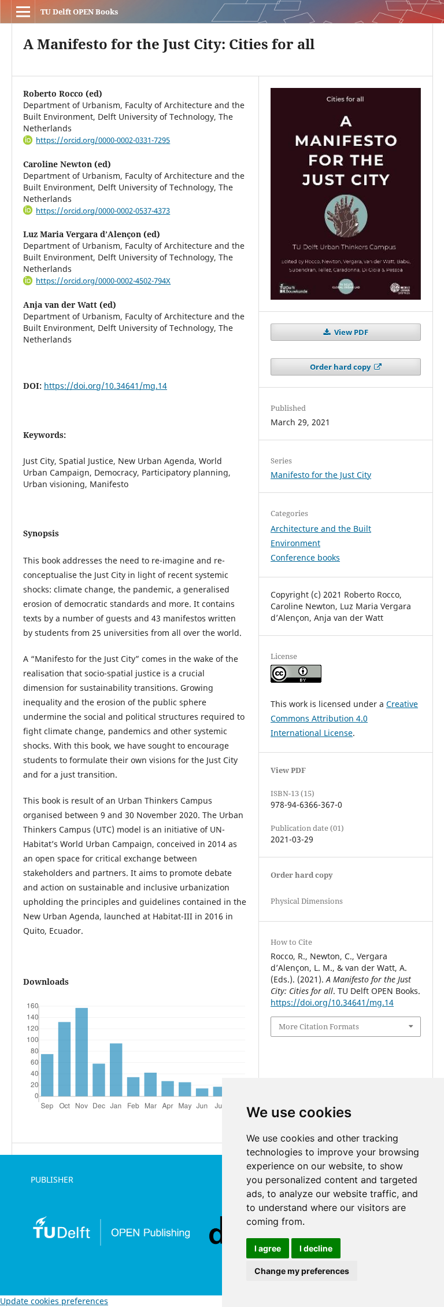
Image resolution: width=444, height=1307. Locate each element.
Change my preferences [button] (301, 1271)
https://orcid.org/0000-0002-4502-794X (103, 280)
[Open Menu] (23, 11)
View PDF (350, 332)
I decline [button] (315, 1248)
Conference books (305, 557)
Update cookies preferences (54, 1300)
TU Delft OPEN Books (79, 11)
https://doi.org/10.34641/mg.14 (105, 385)
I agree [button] (267, 1248)
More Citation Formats (319, 1026)
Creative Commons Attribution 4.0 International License (344, 718)
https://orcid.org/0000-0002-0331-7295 (103, 140)
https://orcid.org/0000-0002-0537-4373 (103, 210)
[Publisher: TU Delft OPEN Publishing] (111, 1243)
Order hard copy (341, 367)
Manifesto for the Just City (321, 474)
